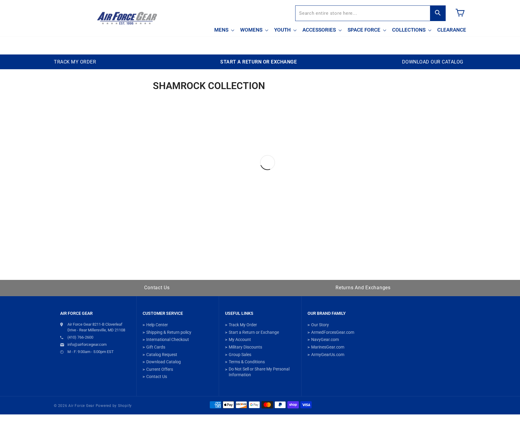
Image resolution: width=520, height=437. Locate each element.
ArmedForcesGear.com (332, 332)
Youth (283, 30)
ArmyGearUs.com (327, 354)
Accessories (319, 30)
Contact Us (157, 287)
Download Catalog (163, 361)
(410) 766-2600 (80, 337)
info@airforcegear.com (87, 344)
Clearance (451, 30)
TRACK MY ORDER (75, 62)
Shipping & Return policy (168, 332)
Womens (252, 30)
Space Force (365, 30)
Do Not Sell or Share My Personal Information (259, 372)
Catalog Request (161, 354)
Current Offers (159, 369)
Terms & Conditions (247, 361)
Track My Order (243, 324)
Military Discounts (245, 347)
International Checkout (167, 339)
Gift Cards (155, 347)
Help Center (157, 324)
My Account (240, 339)
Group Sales (240, 354)
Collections (409, 30)
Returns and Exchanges (363, 287)
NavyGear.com (325, 339)
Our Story (320, 324)
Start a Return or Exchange (254, 332)
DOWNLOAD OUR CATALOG (432, 62)
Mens (222, 30)
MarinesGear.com (327, 347)
